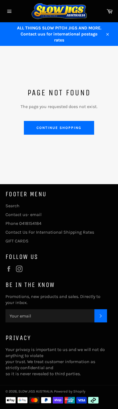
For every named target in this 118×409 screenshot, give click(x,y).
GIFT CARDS (17, 241)
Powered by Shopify (69, 391)
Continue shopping (58, 128)
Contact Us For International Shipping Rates (49, 232)
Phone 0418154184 (23, 223)
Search (12, 205)
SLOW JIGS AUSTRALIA (35, 391)
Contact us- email (23, 214)
